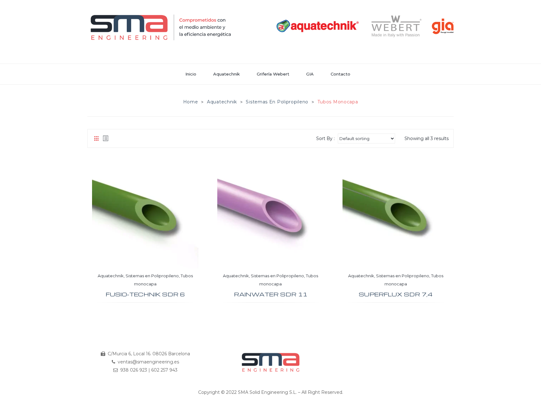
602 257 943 (164, 370)
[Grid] (96, 138)
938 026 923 (133, 370)
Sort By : (325, 138)
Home (190, 102)
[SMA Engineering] (160, 27)
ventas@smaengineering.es (148, 362)
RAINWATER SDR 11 (270, 294)
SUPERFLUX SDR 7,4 (396, 294)
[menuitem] (193, 74)
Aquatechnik (222, 102)
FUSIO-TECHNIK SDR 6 (145, 294)
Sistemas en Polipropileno (277, 102)
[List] (106, 138)
